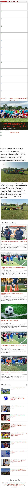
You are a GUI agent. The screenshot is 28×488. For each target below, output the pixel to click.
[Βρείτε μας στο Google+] (16, 480)
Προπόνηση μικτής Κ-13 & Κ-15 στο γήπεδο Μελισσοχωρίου (12, 294)
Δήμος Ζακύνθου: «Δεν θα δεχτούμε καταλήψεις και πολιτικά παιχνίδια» (18, 425)
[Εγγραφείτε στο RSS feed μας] (19, 480)
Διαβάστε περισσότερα (14, 100)
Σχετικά (3, 482)
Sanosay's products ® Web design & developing (14, 484)
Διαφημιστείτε (23, 482)
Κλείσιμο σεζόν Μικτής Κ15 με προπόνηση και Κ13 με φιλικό (13, 268)
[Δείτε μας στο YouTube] (11, 480)
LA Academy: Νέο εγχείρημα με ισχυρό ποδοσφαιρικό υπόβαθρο (18, 469)
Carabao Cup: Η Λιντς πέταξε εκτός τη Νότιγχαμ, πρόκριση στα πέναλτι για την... (19, 434)
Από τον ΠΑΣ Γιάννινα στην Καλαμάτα (17, 406)
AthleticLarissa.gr (17, 485)
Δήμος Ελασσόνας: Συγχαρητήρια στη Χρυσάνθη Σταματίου (18, 460)
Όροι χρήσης (16, 482)
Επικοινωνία (9, 482)
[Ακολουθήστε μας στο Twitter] (13, 480)
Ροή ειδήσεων (5, 384)
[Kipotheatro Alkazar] (14, 132)
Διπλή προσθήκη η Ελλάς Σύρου (18, 388)
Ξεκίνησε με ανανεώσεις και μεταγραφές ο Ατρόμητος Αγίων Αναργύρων (18, 398)
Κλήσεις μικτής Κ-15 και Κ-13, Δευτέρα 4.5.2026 (13, 372)
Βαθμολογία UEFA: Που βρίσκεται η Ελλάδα (18, 451)
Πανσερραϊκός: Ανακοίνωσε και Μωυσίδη (18, 415)
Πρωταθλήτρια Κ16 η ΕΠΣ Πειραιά (9, 320)
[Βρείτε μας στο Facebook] (8, 480)
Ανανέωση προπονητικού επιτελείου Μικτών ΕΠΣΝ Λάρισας (14, 242)
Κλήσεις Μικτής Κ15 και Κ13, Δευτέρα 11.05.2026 (13, 345)
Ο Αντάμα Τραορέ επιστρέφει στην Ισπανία (19, 442)
